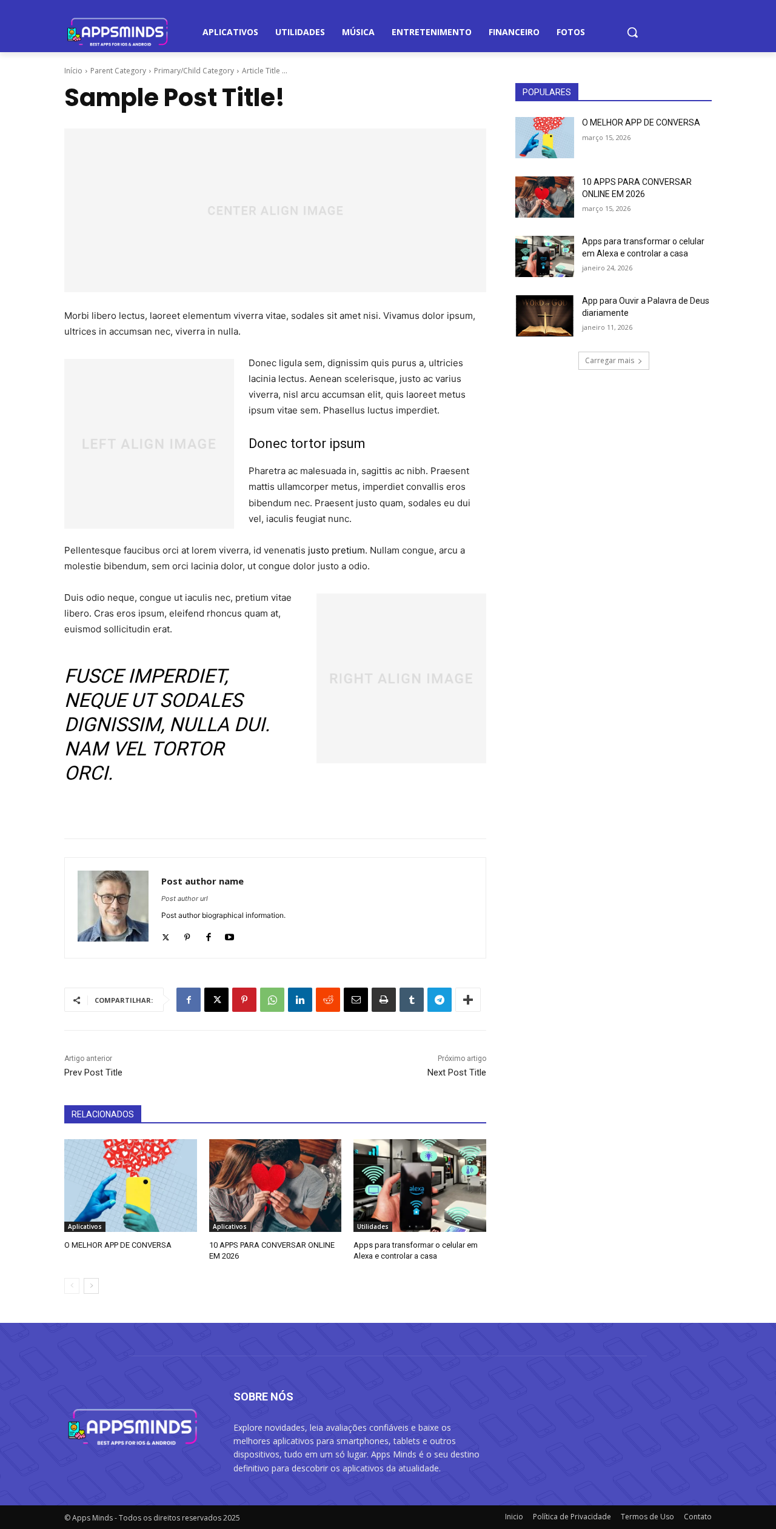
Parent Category (118, 70)
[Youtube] (229, 934)
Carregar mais (609, 360)
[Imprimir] (384, 1000)
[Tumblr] (412, 1000)
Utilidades (373, 1226)
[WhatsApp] (272, 1000)
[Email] (356, 1000)
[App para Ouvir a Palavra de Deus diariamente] (544, 315)
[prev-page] (71, 1286)
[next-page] (91, 1286)
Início (73, 70)
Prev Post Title (93, 1072)
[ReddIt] (328, 1000)
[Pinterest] (187, 934)
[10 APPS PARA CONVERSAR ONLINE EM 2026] (275, 1185)
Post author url (184, 898)
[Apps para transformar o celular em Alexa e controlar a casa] (419, 1185)
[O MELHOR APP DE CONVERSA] (130, 1185)
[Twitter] (165, 934)
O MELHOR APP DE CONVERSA (118, 1245)
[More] (468, 1000)
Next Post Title (456, 1072)
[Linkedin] (300, 1000)
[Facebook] (208, 934)
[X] (216, 1000)
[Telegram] (439, 1000)
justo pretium (336, 550)
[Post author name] (113, 908)
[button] (632, 32)
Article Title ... (264, 70)
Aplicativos (85, 1226)
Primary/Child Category (194, 70)
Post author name (202, 881)
